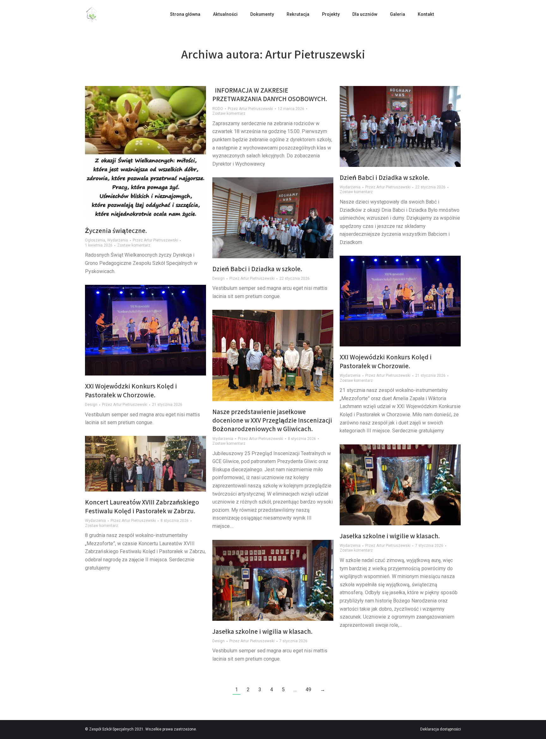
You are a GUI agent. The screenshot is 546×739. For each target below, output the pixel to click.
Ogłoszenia (95, 240)
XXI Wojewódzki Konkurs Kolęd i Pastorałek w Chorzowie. (386, 361)
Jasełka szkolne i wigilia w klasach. (262, 631)
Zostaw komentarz (133, 245)
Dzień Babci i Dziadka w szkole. (384, 177)
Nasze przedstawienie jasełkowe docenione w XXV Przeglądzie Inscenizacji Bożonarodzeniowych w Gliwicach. (272, 420)
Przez (155, 240)
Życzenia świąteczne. (116, 230)
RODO (217, 109)
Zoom (264, 218)
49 (308, 690)
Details (281, 218)
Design (218, 278)
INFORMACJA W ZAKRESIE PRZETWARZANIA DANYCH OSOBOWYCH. (269, 94)
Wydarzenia (117, 240)
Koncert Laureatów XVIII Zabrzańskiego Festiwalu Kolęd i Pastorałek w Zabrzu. (142, 506)
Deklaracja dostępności (440, 729)
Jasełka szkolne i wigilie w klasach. (390, 536)
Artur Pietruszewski (315, 54)
